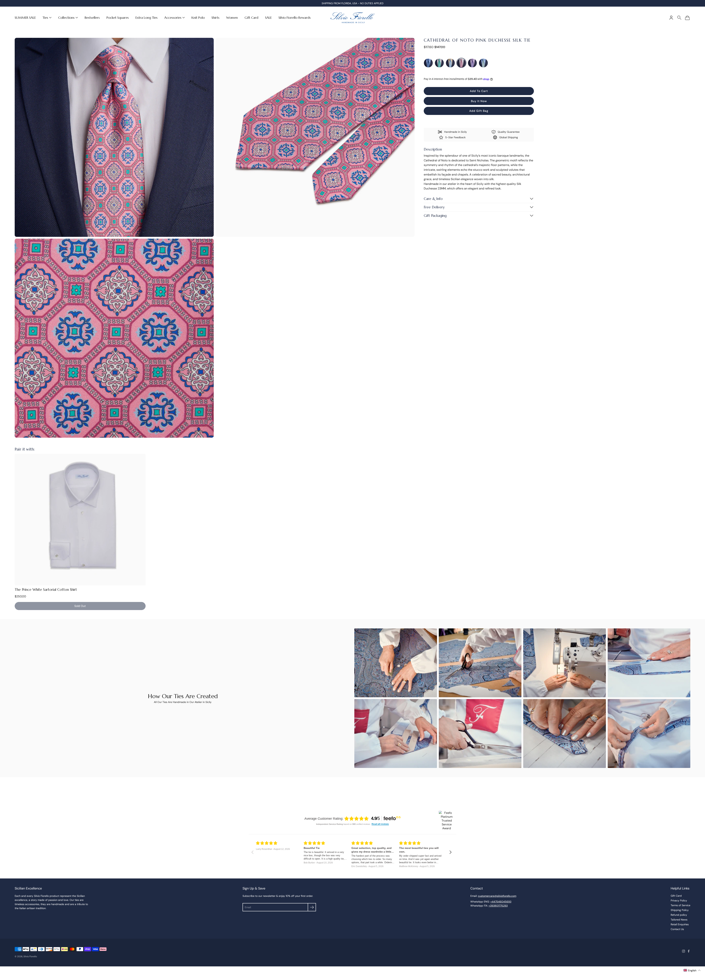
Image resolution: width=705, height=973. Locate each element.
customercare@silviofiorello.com (497, 896)
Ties (45, 18)
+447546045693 (500, 901)
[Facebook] (688, 951)
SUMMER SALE (25, 18)
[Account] (671, 18)
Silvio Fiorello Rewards (295, 18)
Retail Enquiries (680, 924)
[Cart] (687, 18)
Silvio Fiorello (30, 956)
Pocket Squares (117, 18)
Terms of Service (680, 905)
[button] (692, 970)
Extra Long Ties (146, 18)
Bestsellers (92, 18)
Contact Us (677, 929)
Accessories (172, 18)
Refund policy (679, 914)
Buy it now (479, 101)
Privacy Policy (679, 900)
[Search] (679, 18)
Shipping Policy (680, 910)
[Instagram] (683, 951)
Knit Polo (198, 18)
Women (232, 18)
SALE (268, 18)
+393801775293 (498, 905)
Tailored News (679, 919)
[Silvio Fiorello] (352, 17)
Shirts (215, 18)
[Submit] (312, 907)
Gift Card (251, 18)
